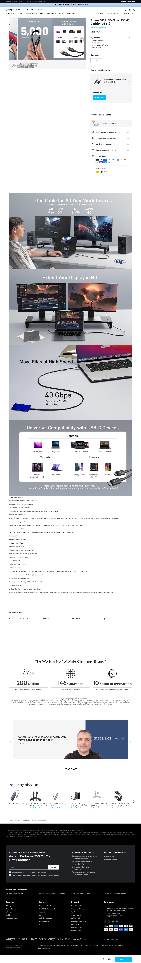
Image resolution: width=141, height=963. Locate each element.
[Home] (24, 10)
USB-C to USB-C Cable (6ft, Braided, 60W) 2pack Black (120, 805)
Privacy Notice (40, 872)
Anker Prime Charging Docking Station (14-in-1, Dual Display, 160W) (80, 805)
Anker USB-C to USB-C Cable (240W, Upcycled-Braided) (39, 805)
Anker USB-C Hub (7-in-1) (18, 804)
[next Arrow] (130, 742)
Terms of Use (26, 872)
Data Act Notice (116, 945)
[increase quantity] (100, 61)
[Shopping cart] (130, 10)
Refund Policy (55, 945)
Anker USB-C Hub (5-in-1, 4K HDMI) (58, 805)
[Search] (125, 10)
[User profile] (134, 10)
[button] (82, 39)
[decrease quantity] (92, 61)
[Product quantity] (96, 61)
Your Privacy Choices (80, 945)
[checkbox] (10, 872)
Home (11, 820)
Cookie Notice (104, 945)
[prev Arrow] (10, 742)
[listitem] (105, 921)
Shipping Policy (43, 945)
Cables (17, 820)
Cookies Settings (44, 948)
